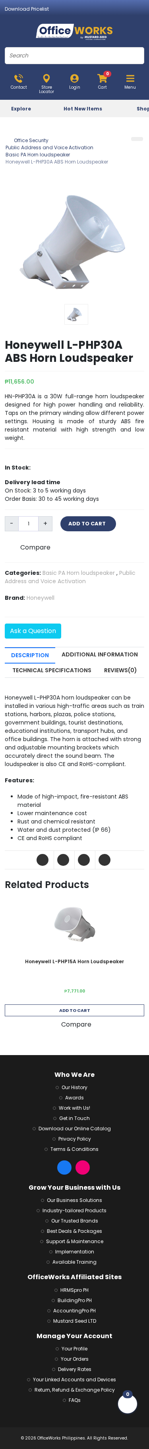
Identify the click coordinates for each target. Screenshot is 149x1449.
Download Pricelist (27, 9)
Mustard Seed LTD (74, 1321)
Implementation (74, 1251)
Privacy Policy (74, 1138)
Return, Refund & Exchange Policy (75, 1389)
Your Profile (74, 1348)
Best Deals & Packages (74, 1231)
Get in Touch (74, 1118)
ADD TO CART (88, 523)
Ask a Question (33, 630)
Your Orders (75, 1359)
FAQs (75, 1400)
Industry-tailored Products (74, 1210)
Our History (74, 1087)
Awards (74, 1097)
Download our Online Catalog (75, 1128)
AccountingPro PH (74, 1310)
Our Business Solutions (74, 1200)
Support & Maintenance (74, 1241)
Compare (35, 547)
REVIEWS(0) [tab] (120, 670)
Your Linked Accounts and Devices (74, 1379)
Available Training (74, 1262)
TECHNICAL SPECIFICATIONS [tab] (51, 670)
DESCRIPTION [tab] (30, 655)
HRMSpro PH (74, 1290)
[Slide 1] (76, 314)
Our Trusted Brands (74, 1220)
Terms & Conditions (74, 1149)
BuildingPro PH (75, 1300)
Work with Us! (74, 1108)
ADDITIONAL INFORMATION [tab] (100, 654)
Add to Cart (74, 1010)
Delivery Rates (74, 1369)
